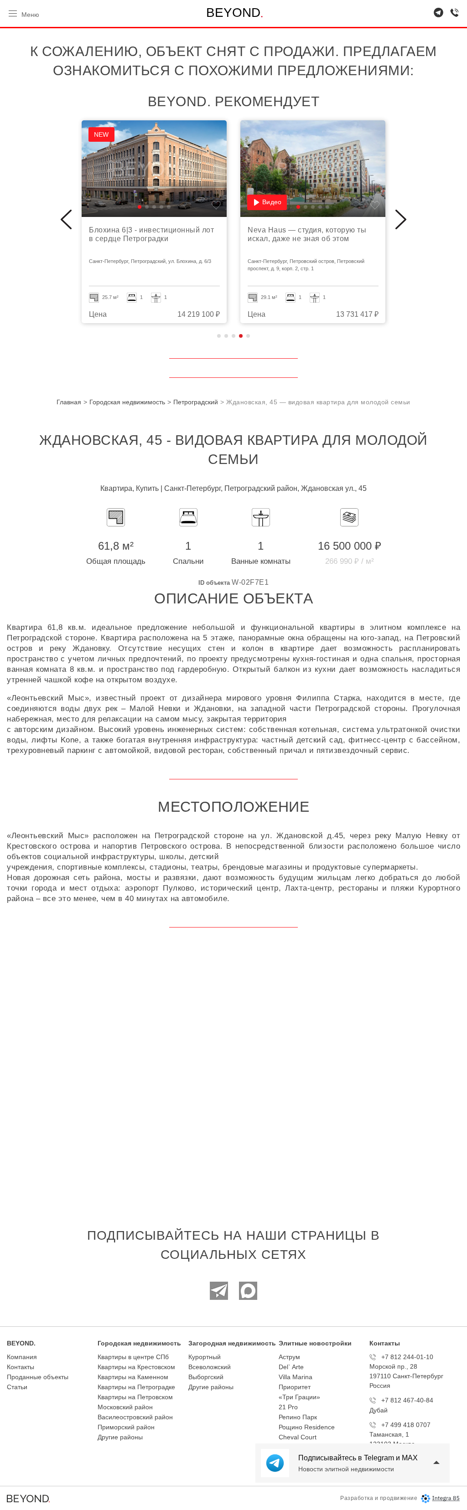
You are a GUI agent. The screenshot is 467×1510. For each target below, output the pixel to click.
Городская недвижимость (139, 1343)
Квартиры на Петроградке (136, 1387)
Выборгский (205, 1377)
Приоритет (295, 1387)
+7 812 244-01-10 (407, 1357)
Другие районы (120, 1437)
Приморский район (126, 1427)
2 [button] (226, 336)
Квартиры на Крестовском (136, 1367)
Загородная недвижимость (232, 1343)
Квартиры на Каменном (133, 1377)
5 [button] (248, 336)
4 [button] (241, 336)
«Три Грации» (299, 1397)
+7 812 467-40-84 (407, 1400)
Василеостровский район (135, 1417)
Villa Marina (295, 1377)
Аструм (289, 1357)
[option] (154, 221)
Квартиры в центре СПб (133, 1357)
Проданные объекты (37, 1377)
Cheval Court (298, 1437)
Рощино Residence (307, 1427)
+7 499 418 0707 (406, 1424)
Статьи (17, 1387)
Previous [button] (66, 219)
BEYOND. (21, 1343)
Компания (22, 1357)
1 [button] (219, 336)
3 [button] (233, 336)
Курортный (204, 1357)
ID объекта (214, 582)
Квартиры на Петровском (135, 1397)
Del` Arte (291, 1367)
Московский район (125, 1407)
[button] (139, 207)
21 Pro (288, 1407)
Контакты (20, 1367)
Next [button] (400, 219)
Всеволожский (209, 1367)
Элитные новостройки (315, 1343)
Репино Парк (298, 1417)
